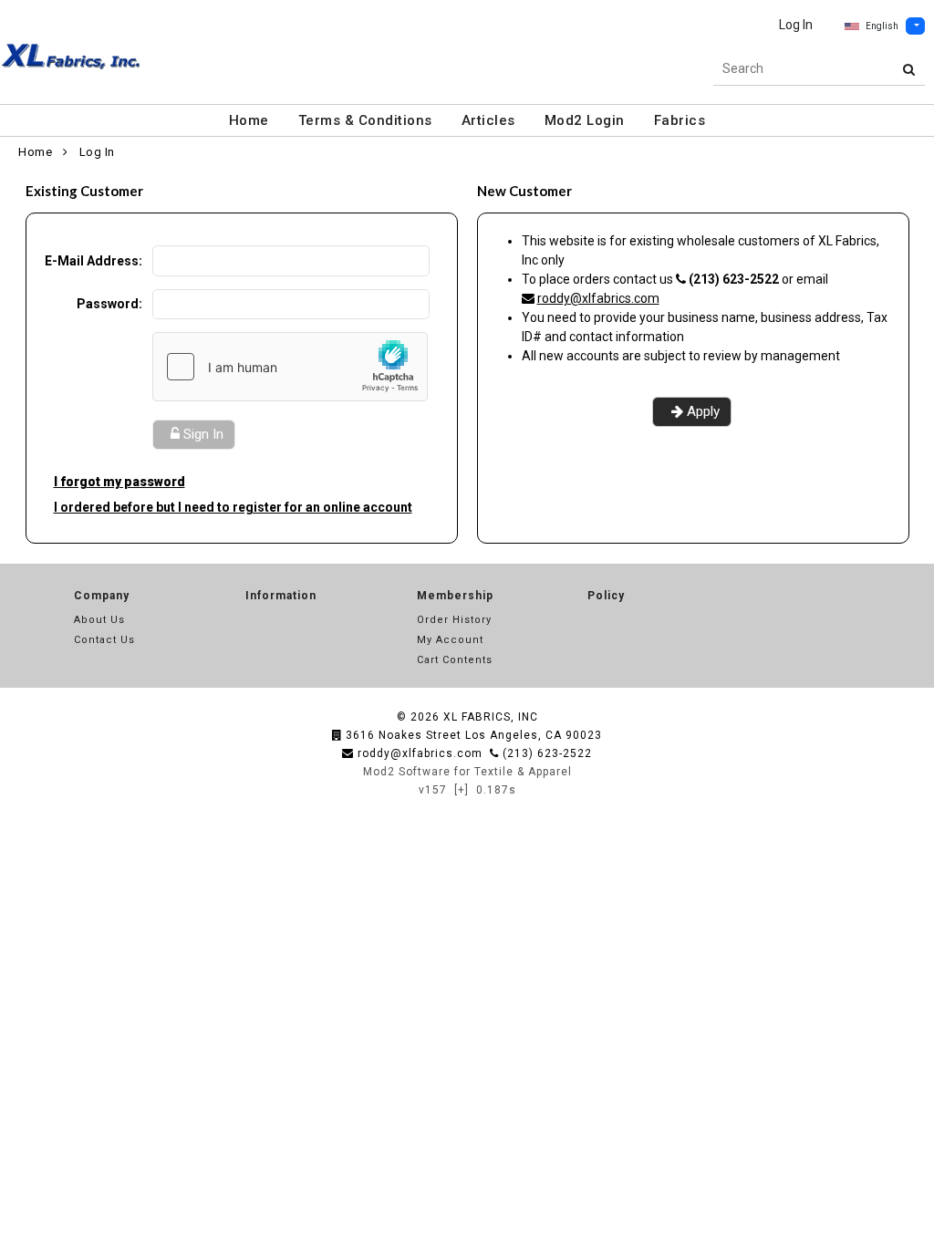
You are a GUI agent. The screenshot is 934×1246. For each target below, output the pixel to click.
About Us (99, 620)
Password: (109, 303)
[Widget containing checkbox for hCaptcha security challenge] (290, 366)
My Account (450, 640)
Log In (796, 24)
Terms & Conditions (365, 120)
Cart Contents (455, 660)
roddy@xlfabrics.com (598, 298)
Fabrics (680, 120)
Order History (454, 620)
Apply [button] (703, 411)
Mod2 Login (585, 120)
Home (249, 120)
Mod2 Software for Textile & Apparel (467, 771)
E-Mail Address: (93, 261)
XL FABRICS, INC (490, 717)
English (882, 26)
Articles (488, 120)
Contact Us (104, 640)
